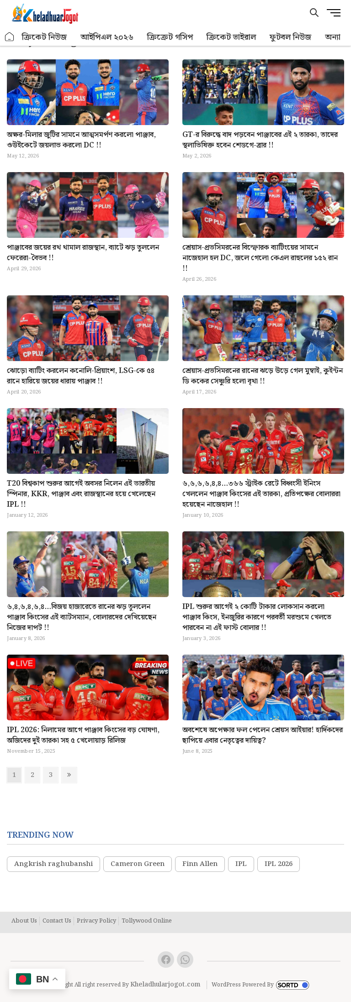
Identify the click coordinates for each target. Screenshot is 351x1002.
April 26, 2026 (199, 279)
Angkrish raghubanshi (53, 864)
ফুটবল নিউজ (290, 37)
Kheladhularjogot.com (165, 985)
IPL (241, 864)
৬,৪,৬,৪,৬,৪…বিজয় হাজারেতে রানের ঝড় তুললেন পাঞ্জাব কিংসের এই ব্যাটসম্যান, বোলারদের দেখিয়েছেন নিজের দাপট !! (81, 617)
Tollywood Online (147, 921)
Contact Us (57, 921)
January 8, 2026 (26, 639)
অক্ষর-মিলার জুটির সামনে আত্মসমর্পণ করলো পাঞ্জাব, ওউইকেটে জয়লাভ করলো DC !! (81, 140)
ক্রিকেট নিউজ (44, 37)
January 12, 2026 (27, 515)
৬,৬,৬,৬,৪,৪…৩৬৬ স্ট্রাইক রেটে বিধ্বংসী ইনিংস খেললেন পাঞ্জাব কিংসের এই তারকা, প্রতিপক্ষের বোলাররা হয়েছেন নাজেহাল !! (261, 494)
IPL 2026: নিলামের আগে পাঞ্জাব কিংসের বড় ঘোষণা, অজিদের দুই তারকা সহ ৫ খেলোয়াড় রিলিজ (83, 735)
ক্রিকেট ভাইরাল (231, 37)
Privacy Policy (96, 921)
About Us (24, 921)
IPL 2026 (278, 864)
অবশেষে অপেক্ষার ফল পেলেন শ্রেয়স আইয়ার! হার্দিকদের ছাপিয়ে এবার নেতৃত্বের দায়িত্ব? (262, 735)
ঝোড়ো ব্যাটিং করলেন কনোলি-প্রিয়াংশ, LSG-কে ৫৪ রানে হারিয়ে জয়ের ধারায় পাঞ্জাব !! (80, 376)
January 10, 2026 (202, 515)
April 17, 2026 (199, 392)
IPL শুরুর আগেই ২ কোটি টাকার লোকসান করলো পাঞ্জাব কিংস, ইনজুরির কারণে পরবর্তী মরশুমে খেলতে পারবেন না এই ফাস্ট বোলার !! (256, 617)
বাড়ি (9, 37)
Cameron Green (138, 864)
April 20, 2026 (24, 392)
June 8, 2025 (197, 751)
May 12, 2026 (22, 156)
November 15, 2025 (31, 751)
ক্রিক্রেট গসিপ (170, 37)
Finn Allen (200, 864)
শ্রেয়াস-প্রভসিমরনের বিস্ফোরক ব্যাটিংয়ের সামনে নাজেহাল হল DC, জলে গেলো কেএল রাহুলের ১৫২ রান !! (260, 258)
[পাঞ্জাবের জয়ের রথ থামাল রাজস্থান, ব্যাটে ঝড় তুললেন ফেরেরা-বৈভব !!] (88, 219)
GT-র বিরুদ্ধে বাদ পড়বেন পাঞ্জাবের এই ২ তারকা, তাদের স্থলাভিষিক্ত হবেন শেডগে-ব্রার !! (260, 140)
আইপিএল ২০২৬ (106, 37)
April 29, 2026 (24, 269)
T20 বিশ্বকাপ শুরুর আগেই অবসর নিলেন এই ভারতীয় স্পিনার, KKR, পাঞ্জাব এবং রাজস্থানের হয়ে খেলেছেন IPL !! (81, 494)
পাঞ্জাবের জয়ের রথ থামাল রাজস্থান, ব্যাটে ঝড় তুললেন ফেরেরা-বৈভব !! (83, 252)
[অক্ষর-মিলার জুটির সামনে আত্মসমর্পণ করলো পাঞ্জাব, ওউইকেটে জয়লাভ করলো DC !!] (88, 106)
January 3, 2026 (201, 639)
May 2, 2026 (196, 156)
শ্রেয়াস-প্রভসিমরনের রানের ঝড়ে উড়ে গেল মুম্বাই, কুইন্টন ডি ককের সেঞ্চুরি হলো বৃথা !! (262, 376)
